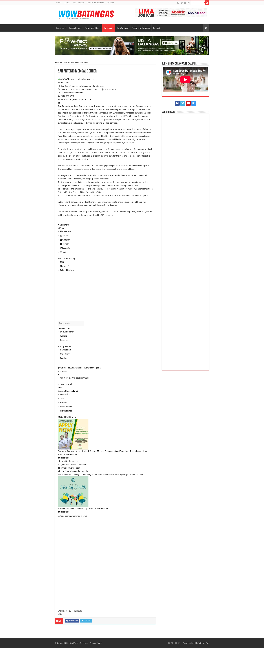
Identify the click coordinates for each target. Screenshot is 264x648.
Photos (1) (64, 266)
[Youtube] (185, 3)
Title (62, 398)
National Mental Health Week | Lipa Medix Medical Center (83, 508)
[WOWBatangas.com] (86, 14)
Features (60, 28)
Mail (64, 252)
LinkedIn (66, 248)
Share (62, 228)
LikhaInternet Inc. (201, 643)
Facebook (66, 231)
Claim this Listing (67, 258)
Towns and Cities (91, 28)
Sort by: (64, 346)
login (71, 378)
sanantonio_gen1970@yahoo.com (76, 99)
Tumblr (65, 244)
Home (58, 3)
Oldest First (65, 354)
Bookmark (64, 225)
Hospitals (64, 82)
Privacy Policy (96, 643)
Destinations (74, 28)
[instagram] (188, 3)
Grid (68, 417)
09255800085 (78, 93)
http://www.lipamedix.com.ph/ (74, 471)
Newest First (65, 350)
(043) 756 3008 (80, 464)
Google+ (66, 240)
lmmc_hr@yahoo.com (70, 468)
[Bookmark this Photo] (58, 374)
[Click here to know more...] (132, 45)
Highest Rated (66, 411)
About (67, 3)
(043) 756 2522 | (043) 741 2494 (102, 89)
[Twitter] (181, 3)
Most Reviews (66, 407)
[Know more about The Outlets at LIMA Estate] (171, 12)
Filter (60, 387)
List (61, 417)
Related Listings (67, 270)
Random (64, 358)
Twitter (65, 236)
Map (62, 262)
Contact (110, 3)
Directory (108, 28)
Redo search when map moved (73, 516)
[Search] (207, 2)
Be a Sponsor (78, 3)
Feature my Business (95, 3)
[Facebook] (178, 3)
